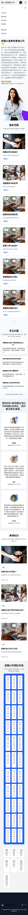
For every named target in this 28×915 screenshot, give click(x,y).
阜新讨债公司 (20, 712)
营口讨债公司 (14, 712)
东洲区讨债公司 (14, 852)
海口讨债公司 (14, 820)
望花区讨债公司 (21, 852)
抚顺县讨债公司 (14, 864)
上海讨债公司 (8, 775)
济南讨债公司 (20, 790)
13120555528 (18, 84)
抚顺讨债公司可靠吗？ (9, 572)
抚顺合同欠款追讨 (10, 152)
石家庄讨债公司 (20, 743)
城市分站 (3, 33)
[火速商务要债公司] (8, 2)
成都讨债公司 (20, 820)
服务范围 (3, 16)
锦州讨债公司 (8, 712)
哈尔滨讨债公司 (20, 759)
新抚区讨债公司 (7, 852)
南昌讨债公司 (14, 790)
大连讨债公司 (14, 682)
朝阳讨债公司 (8, 742)
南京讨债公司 (14, 775)
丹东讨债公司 (20, 697)
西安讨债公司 (20, 835)
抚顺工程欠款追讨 (10, 245)
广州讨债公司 (20, 805)
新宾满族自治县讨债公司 (21, 865)
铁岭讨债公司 (20, 727)
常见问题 (3, 20)
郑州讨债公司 (8, 805)
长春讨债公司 (14, 758)
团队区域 (3, 30)
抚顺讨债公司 (8, 697)
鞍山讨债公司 (20, 682)
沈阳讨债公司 (8, 682)
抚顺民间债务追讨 (10, 308)
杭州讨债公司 (20, 775)
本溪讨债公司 (14, 697)
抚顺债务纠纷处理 (10, 183)
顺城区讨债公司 (7, 864)
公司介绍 (3, 13)
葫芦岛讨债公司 (14, 743)
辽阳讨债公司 (8, 727)
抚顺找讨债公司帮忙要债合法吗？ (13, 610)
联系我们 (3, 24)
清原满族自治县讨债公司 (7, 880)
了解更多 (5, 159)
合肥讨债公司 (8, 790)
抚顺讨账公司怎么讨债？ (9, 649)
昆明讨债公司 (14, 835)
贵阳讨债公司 (8, 835)
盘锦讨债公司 (14, 727)
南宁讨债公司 (8, 820)
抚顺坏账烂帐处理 (10, 214)
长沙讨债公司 (14, 805)
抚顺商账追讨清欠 (10, 276)
